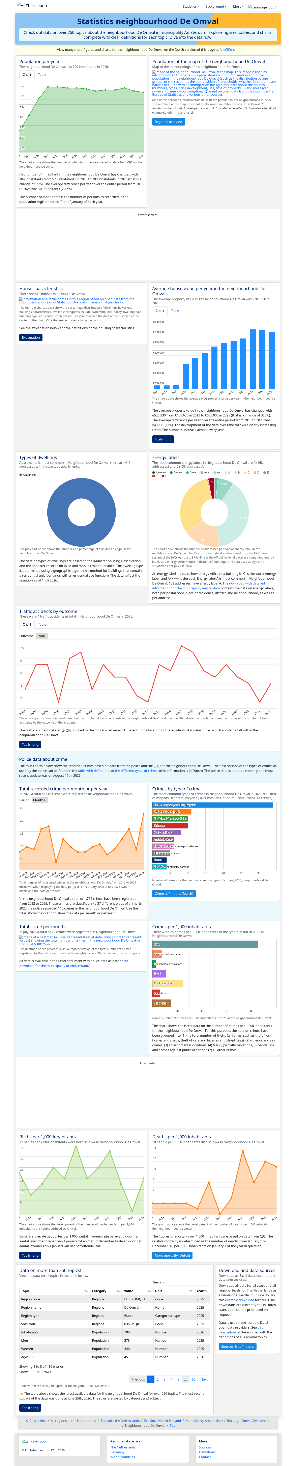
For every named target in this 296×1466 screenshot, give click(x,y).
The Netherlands (123, 1447)
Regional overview (169, 121)
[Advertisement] (148, 248)
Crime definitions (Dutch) (174, 893)
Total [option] (41, 636)
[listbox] (42, 636)
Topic (25, 1291)
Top (172, 1425)
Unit (158, 1291)
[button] (262, 6)
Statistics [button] (190, 6)
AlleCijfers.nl (229, 49)
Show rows (35, 1372)
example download (239, 1300)
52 (194, 1379)
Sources (205, 1447)
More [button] (237, 6)
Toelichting (163, 439)
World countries (122, 1457)
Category (99, 1291)
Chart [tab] (27, 74)
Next (204, 1379)
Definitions (207, 1452)
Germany (117, 1452)
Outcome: (26, 636)
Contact (205, 1457)
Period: (24, 800)
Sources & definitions (237, 1346)
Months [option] (39, 800)
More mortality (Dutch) (172, 1255)
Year (200, 1291)
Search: (159, 1282)
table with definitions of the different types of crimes (118, 770)
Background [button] (214, 6)
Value (128, 1291)
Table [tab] (42, 74)
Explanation (31, 337)
